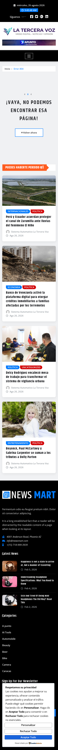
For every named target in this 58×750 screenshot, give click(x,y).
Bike (4, 658)
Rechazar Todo (28, 731)
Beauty (6, 645)
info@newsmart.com (17, 540)
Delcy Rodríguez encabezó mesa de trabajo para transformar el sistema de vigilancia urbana (27, 377)
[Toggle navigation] (29, 56)
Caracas (6, 671)
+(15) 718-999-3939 (17, 544)
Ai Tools (6, 632)
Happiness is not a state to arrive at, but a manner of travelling (37, 563)
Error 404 (18, 68)
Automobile (8, 638)
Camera (6, 664)
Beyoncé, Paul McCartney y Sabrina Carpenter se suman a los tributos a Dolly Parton (28, 453)
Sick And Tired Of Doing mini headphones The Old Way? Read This (36, 599)
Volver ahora (30, 132)
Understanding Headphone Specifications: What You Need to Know (37, 580)
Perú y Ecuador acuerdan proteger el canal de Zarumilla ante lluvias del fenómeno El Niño (28, 221)
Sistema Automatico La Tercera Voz (30, 231)
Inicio (7, 68)
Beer (5, 651)
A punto (6, 626)
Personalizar (28, 725)
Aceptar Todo (28, 737)
